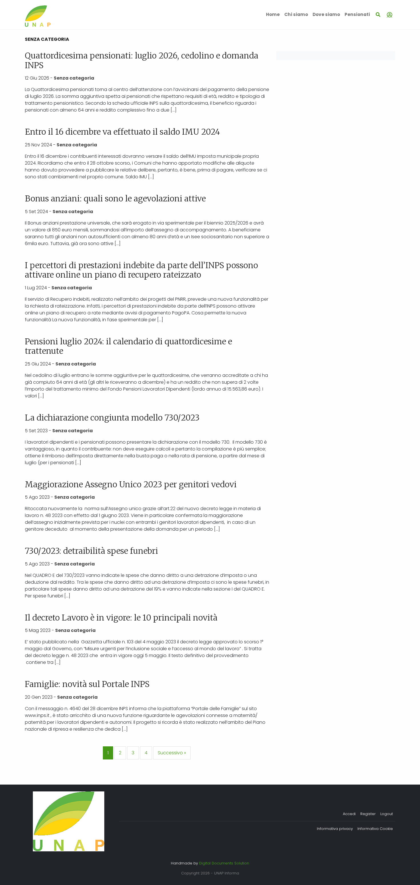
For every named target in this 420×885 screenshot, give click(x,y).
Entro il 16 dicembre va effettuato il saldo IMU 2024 (122, 132)
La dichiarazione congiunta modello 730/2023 (112, 418)
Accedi (349, 813)
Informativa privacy (335, 828)
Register (368, 813)
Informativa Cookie (375, 828)
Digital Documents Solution (224, 863)
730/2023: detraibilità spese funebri (91, 551)
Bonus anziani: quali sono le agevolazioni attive (115, 198)
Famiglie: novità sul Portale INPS (87, 684)
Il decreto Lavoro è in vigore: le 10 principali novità (121, 618)
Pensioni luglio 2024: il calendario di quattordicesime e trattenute (128, 346)
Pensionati (357, 14)
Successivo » (172, 752)
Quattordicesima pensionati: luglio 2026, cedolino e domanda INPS (141, 60)
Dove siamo (326, 14)
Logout (386, 813)
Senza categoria (74, 78)
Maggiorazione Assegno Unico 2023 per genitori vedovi (131, 484)
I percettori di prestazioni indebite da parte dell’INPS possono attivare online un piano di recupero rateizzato (141, 270)
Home (273, 14)
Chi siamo (296, 14)
